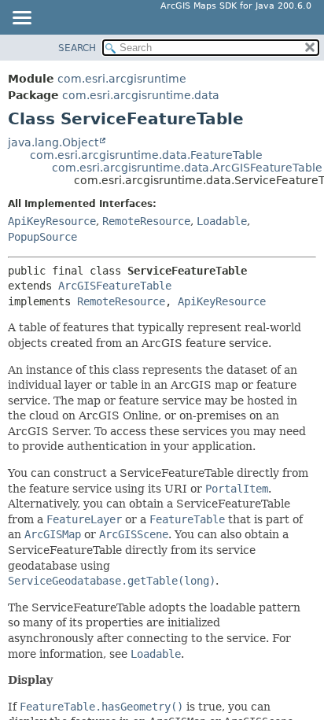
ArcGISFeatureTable (114, 285)
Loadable (222, 221)
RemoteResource (146, 221)
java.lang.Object (53, 142)
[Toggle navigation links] (21, 19)
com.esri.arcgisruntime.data (140, 95)
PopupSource (42, 237)
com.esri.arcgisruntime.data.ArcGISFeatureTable (187, 167)
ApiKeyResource (52, 221)
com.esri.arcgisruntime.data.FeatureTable (146, 155)
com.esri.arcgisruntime (121, 78)
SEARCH (77, 48)
